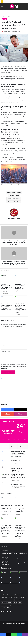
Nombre (3, 345)
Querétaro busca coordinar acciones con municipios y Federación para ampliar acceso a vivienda (6, 307)
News (20, 602)
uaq (8, 607)
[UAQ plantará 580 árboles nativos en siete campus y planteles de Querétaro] (23, 579)
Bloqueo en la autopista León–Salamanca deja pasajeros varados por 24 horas (18, 476)
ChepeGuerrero (10, 594)
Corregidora (4, 597)
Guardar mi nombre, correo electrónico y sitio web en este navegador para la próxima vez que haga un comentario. (13, 366)
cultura (10, 597)
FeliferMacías (10, 599)
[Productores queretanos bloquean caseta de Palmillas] (6, 469)
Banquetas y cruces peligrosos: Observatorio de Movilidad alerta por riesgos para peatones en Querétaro (6, 287)
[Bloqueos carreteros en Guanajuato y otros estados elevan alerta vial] (6, 485)
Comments (23, 447)
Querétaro (4, 605)
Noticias (8, 16)
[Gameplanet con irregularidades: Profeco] (6, 462)
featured (3, 599)
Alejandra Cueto (7, 31)
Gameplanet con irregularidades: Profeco (17, 461)
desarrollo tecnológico (14, 192)
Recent (13, 447)
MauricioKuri (18, 599)
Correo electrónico (6, 351)
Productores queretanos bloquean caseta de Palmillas (18, 468)
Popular (4, 447)
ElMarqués (22, 597)
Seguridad (20, 605)
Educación (16, 597)
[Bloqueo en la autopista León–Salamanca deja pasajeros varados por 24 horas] (6, 476)
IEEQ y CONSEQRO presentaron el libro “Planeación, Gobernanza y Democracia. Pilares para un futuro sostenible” (20, 308)
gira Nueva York (14, 195)
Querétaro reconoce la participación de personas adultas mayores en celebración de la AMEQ (20, 286)
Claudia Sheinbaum (19, 594)
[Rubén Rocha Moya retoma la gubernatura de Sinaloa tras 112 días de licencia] (14, 584)
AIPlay (3, 594)
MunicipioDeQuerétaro (6, 602)
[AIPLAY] (14, 6)
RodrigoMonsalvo (12, 605)
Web (2, 357)
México (15, 602)
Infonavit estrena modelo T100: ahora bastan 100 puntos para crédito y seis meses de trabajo (18, 454)
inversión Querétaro (14, 202)
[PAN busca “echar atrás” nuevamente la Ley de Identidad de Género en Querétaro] (23, 584)
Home (3, 16)
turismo (3, 607)
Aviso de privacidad (17, 626)
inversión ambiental (14, 198)
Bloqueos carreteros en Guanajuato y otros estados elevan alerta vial (18, 484)
